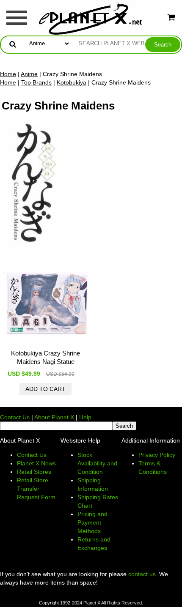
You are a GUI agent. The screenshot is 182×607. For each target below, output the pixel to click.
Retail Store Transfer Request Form (36, 488)
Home (8, 74)
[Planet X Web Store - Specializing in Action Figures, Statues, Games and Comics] (91, 17)
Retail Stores (34, 471)
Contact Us (15, 417)
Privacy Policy (156, 454)
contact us (142, 574)
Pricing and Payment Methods (92, 522)
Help (85, 417)
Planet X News (36, 463)
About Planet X (54, 417)
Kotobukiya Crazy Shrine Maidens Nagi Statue (45, 357)
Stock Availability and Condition (97, 463)
